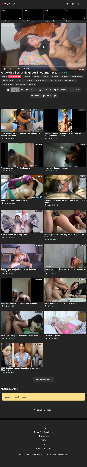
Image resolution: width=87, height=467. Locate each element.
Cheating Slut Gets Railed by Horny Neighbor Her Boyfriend (64, 235)
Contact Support (43, 448)
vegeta (4, 76)
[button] (78, 4)
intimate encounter (41, 80)
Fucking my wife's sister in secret (14, 200)
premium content (70, 80)
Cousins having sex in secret (56, 168)
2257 (43, 444)
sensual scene (20, 84)
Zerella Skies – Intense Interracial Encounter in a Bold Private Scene (20, 134)
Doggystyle (36, 76)
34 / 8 (15, 90)
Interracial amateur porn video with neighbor (19, 303)
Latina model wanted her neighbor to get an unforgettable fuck (18, 270)
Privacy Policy (43, 436)
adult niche (54, 76)
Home (43, 428)
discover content (76, 76)
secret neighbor (8, 84)
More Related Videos (43, 379)
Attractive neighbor (52, 336)
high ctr (29, 80)
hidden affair (20, 80)
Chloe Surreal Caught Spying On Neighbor (61, 303)
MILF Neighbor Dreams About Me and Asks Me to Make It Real (20, 369)
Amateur (27, 76)
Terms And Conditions (43, 432)
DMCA (43, 440)
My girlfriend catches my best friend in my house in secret (64, 201)
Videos (46, 76)
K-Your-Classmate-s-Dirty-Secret (14, 235)
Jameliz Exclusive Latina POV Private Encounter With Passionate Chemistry (63, 134)
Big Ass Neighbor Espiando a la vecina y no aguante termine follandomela (65, 270)
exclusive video (8, 80)
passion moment (56, 80)
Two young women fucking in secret (15, 168)
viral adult (32, 84)
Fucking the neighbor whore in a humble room (19, 336)
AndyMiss (65, 76)
